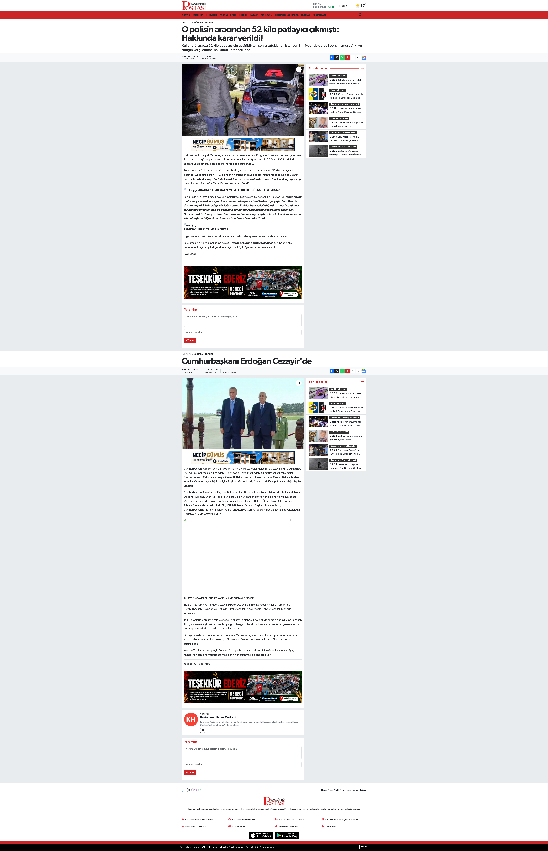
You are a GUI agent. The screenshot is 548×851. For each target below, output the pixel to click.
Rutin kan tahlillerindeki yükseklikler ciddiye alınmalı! (345, 82)
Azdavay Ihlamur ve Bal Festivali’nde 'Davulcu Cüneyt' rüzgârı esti (345, 110)
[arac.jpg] (190, 225)
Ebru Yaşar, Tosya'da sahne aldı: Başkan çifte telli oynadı (344, 139)
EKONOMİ (211, 15)
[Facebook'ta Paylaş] (332, 57)
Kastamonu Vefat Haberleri (343, 147)
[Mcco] (243, 282)
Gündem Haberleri (204, 22)
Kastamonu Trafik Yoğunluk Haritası (341, 819)
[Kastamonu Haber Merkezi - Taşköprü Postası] (194, 6)
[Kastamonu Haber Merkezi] (191, 719)
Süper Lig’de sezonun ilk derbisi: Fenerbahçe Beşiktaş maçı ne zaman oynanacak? (346, 96)
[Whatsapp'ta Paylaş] (342, 57)
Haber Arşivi (327, 790)
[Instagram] (194, 790)
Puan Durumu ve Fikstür (195, 826)
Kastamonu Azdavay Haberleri (345, 104)
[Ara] (360, 15)
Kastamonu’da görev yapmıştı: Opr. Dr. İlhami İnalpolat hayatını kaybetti (346, 153)
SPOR (233, 15)
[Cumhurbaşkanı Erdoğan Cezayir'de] (243, 413)
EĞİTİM (243, 15)
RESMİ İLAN (319, 15)
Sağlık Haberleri (338, 76)
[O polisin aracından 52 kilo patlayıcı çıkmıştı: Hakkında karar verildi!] (243, 100)
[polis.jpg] (190, 190)
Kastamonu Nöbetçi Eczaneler (199, 819)
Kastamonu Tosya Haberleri (343, 133)
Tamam (364, 847)
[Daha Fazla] (347, 57)
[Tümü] (362, 68)
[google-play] (287, 835)
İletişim (363, 790)
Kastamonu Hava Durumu (243, 819)
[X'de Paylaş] (336, 57)
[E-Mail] (202, 730)
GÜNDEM (197, 15)
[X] (189, 790)
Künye (355, 790)
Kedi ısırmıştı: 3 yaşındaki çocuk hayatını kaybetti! (346, 124)
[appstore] (261, 835)
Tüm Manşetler (239, 826)
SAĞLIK (254, 15)
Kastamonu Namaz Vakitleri (291, 819)
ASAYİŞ (186, 15)
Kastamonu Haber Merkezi (218, 717)
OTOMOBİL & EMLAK (287, 15)
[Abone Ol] (363, 58)
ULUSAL (305, 15)
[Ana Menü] (364, 15)
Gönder (190, 340)
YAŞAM (223, 15)
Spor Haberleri (337, 90)
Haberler (186, 22)
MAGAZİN (266, 15)
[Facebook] (184, 790)
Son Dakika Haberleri (288, 826)
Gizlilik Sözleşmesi (342, 790)
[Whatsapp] (199, 790)
